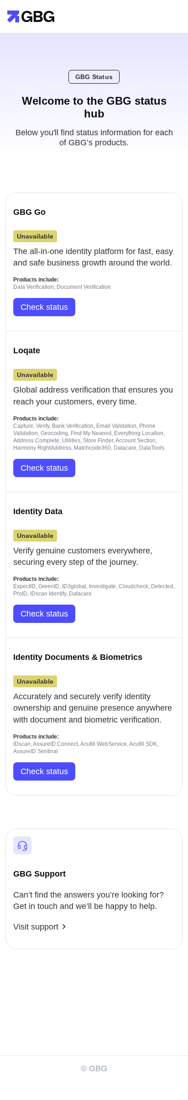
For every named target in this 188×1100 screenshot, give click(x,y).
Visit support (35, 926)
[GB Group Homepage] (30, 16)
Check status (44, 307)
